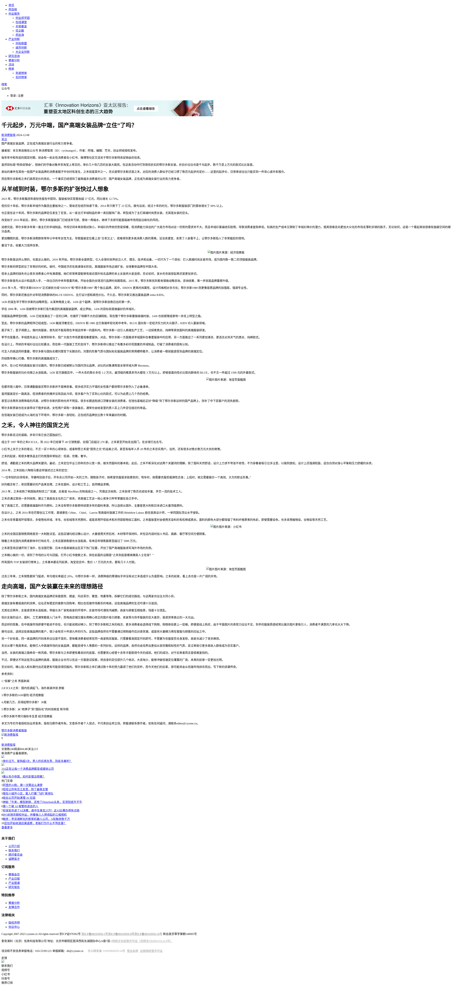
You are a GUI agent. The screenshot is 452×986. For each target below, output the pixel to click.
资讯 (11, 5)
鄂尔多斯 (7, 730)
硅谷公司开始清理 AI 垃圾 (19, 797)
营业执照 (132, 950)
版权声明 (14, 922)
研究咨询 (14, 56)
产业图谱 (14, 882)
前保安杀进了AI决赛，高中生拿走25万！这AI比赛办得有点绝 (41, 810)
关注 (4, 139)
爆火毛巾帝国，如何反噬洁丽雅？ (24, 776)
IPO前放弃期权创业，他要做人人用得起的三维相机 (35, 814)
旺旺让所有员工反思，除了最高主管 (25, 789)
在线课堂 (21, 22)
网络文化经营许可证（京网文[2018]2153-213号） (142, 941)
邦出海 (20, 34)
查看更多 (7, 827)
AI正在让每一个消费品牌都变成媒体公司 (28, 768)
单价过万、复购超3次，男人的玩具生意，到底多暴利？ (37, 761)
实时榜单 (21, 77)
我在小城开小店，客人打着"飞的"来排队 (28, 793)
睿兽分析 (14, 60)
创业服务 (14, 13)
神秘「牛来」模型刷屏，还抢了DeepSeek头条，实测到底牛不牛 (42, 802)
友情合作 (14, 907)
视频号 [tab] (5, 970)
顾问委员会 (15, 854)
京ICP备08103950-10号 (148, 933)
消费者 (17, 730)
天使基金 (21, 26)
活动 (11, 64)
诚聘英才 (14, 858)
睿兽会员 (14, 874)
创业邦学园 (23, 17)
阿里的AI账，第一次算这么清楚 (23, 785)
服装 (24, 730)
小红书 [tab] (5, 974)
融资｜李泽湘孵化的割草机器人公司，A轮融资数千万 (36, 818)
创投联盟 (21, 43)
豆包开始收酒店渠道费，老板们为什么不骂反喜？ (35, 823)
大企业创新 (23, 51)
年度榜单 (21, 73)
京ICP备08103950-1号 (94, 933)
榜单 (11, 68)
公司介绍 (14, 846)
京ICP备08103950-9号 (121, 933)
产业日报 (14, 878)
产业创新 (14, 39)
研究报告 (14, 887)
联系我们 (14, 850)
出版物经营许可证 (151, 950)
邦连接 (12, 9)
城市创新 (21, 47)
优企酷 (20, 30)
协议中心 (14, 926)
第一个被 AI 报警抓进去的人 (20, 806)
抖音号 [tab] (5, 978)
